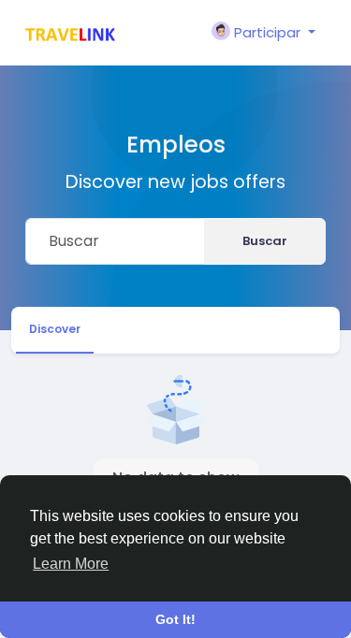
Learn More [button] (71, 564)
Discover (54, 329)
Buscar (264, 241)
